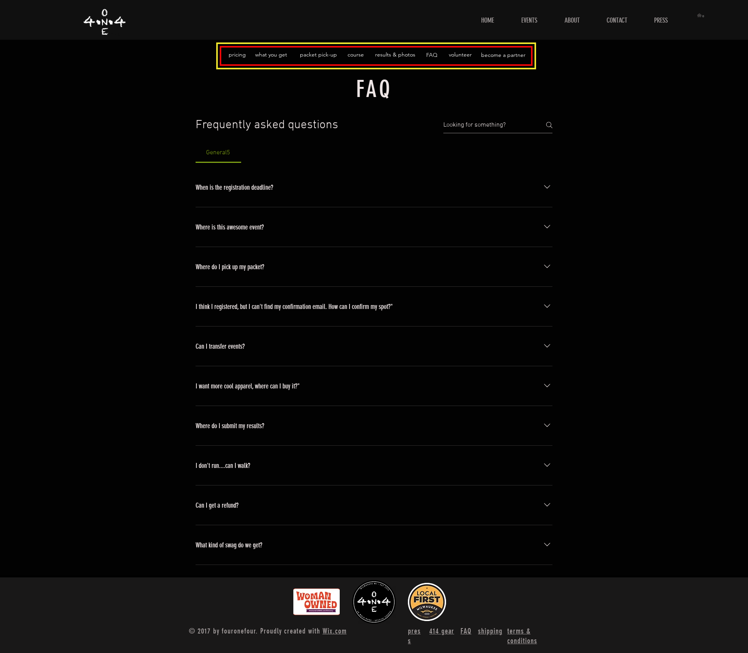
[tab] (218, 153)
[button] (701, 15)
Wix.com (335, 631)
